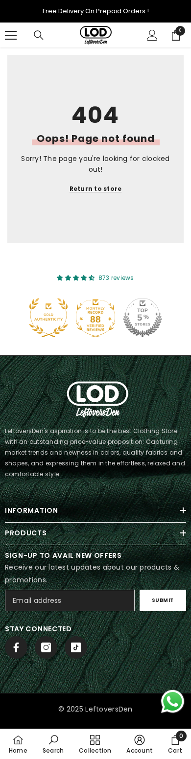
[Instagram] (46, 647)
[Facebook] (16, 647)
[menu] (11, 35)
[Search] (39, 35)
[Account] (152, 35)
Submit (163, 600)
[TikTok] (76, 647)
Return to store (96, 188)
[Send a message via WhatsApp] (172, 701)
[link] (53, 744)
